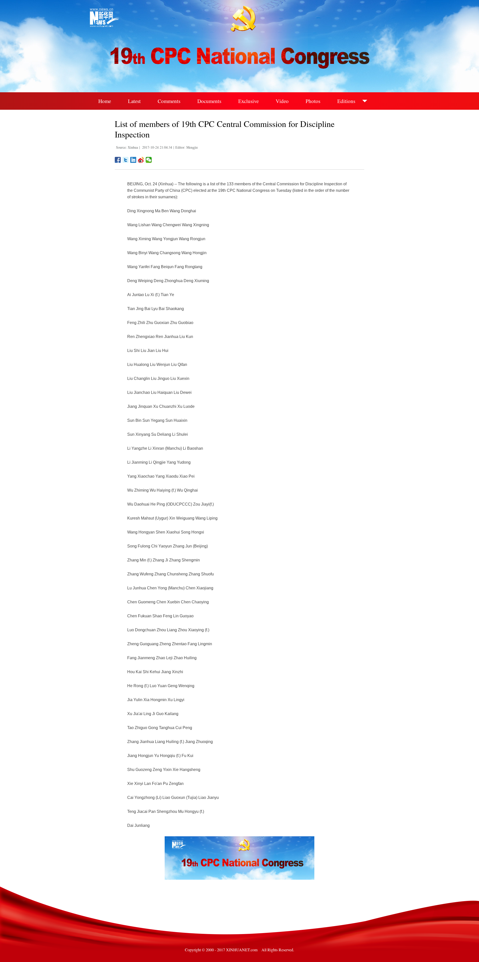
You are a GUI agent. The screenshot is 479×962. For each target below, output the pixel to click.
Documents (209, 101)
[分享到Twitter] (125, 160)
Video (282, 101)
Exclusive (248, 101)
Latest (134, 101)
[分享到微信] (149, 160)
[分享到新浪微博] (141, 160)
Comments (169, 101)
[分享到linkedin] (133, 160)
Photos (313, 101)
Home (104, 101)
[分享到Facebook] (118, 160)
